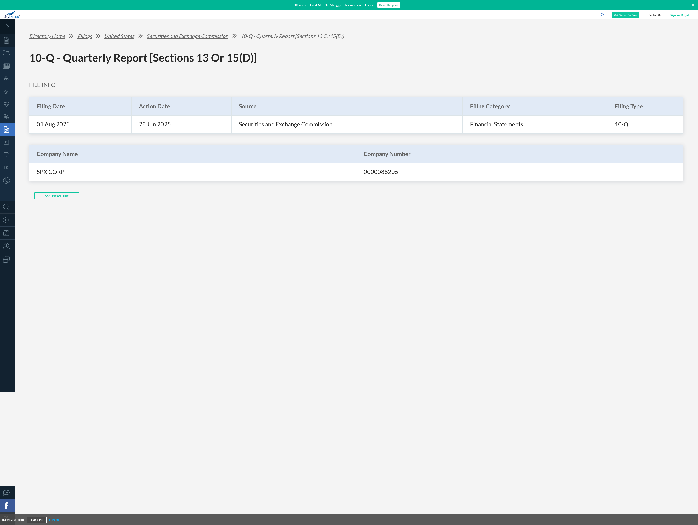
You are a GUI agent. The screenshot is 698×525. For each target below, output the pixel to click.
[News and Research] (7, 66)
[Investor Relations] (7, 142)
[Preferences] (7, 220)
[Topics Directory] (7, 53)
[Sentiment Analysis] (7, 116)
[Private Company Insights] (7, 180)
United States (119, 36)
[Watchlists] (7, 193)
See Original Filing (56, 195)
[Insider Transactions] (7, 155)
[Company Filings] (7, 129)
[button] (654, 15)
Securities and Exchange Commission (187, 36)
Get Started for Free (625, 15)
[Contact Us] (7, 492)
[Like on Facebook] (7, 505)
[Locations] (7, 104)
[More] (7, 259)
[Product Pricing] (7, 246)
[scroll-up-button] (692, 511)
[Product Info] (7, 233)
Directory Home (47, 36)
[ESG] (7, 167)
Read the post (388, 5)
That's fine (37, 519)
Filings (84, 36)
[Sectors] (7, 91)
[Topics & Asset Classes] (7, 78)
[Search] (7, 207)
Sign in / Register (681, 15)
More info (54, 519)
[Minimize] (7, 26)
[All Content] (7, 40)
